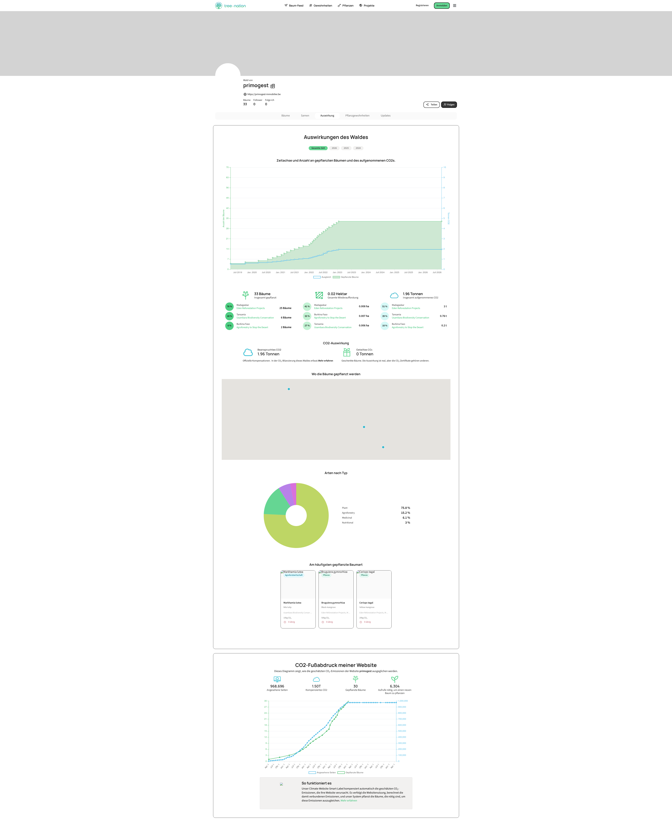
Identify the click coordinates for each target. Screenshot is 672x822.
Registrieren (422, 5)
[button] (383, 447)
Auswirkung (327, 116)
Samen (305, 116)
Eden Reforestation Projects (250, 308)
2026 (334, 148)
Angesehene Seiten (277, 690)
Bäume (285, 116)
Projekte (369, 5)
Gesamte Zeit (318, 148)
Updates (386, 116)
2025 (346, 148)
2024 (358, 148)
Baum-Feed (296, 5)
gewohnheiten (323, 5)
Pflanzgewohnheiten (357, 116)
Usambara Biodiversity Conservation (255, 317)
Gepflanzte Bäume (355, 690)
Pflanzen (347, 5)
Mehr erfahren (325, 361)
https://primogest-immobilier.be (264, 94)
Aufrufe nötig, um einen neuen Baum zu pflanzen (394, 692)
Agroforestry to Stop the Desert (252, 327)
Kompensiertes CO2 (316, 690)
